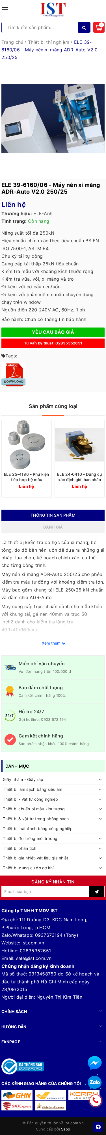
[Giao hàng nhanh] (17, 1095)
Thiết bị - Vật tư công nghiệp (30, 799)
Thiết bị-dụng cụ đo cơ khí (28, 867)
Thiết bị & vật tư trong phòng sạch (36, 818)
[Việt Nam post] (50, 1095)
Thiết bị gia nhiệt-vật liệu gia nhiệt (35, 857)
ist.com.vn (32, 943)
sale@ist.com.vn (34, 958)
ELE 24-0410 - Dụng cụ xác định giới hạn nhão (79, 477)
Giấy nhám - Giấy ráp (23, 779)
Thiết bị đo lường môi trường (30, 838)
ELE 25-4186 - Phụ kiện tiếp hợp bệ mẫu (26, 477)
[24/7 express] (17, 1105)
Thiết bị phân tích (19, 848)
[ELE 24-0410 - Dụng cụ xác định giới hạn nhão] (80, 445)
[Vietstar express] (50, 1105)
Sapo (65, 1129)
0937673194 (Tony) (56, 935)
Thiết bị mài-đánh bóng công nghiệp (38, 828)
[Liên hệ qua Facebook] (95, 1063)
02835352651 (35, 950)
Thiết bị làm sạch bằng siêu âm (32, 789)
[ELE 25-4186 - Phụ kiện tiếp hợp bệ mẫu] (26, 445)
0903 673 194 (53, 719)
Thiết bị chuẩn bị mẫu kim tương (34, 808)
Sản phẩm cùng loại (53, 406)
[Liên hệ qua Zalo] (95, 1083)
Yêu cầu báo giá (53, 332)
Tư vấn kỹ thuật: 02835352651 (53, 343)
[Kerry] (83, 1095)
